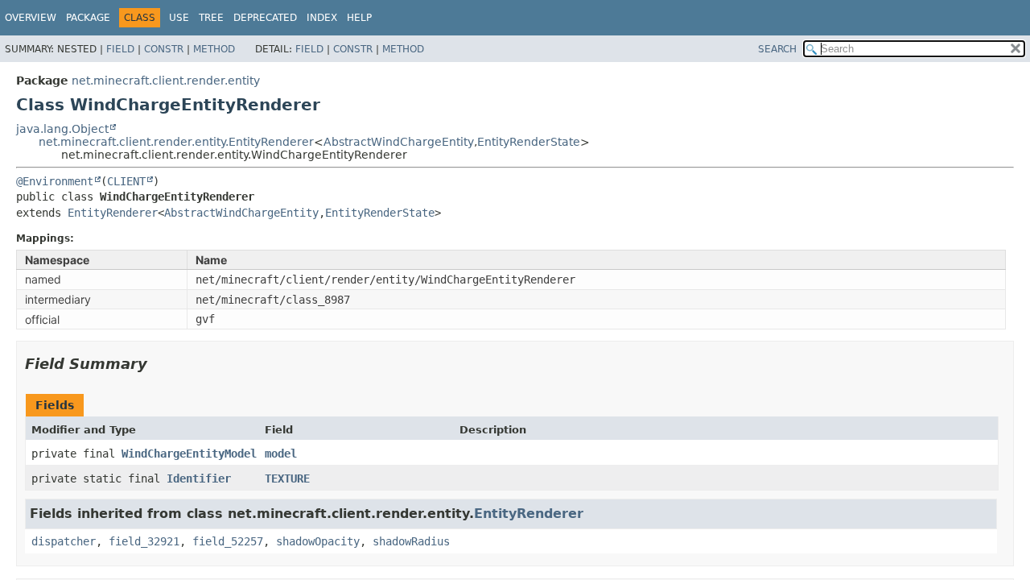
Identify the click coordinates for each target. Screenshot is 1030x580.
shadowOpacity (318, 541)
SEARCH (777, 49)
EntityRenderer (113, 212)
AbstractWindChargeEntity (398, 141)
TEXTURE (287, 478)
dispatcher (63, 541)
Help (359, 17)
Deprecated (265, 17)
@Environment (54, 181)
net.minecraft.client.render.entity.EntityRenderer (176, 141)
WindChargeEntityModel (189, 453)
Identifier (199, 478)
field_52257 (227, 541)
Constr (163, 49)
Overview (30, 17)
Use (179, 17)
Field (120, 49)
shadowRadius (411, 541)
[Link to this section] (158, 363)
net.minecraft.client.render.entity (166, 80)
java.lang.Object (62, 128)
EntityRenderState (528, 141)
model (281, 453)
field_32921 (144, 541)
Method (214, 49)
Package (88, 17)
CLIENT (126, 181)
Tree (211, 17)
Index (322, 17)
